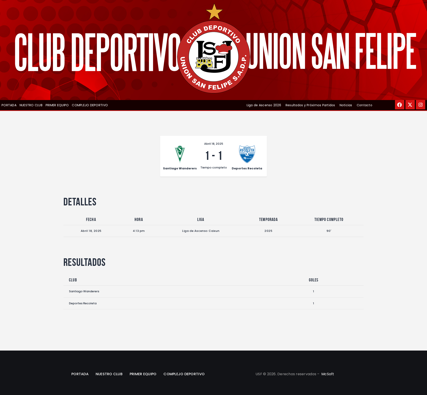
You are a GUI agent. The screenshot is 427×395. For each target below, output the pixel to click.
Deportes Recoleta (83, 303)
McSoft (327, 374)
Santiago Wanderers (84, 291)
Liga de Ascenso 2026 (264, 105)
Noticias (346, 105)
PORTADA (9, 105)
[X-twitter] (410, 104)
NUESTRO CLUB (31, 105)
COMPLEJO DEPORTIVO (90, 105)
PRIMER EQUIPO (57, 105)
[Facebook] (399, 104)
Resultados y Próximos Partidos (310, 105)
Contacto (364, 105)
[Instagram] (420, 104)
